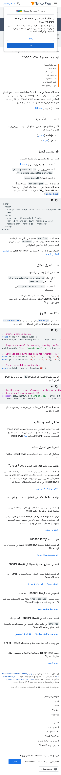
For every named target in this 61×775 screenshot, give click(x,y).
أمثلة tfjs (23, 164)
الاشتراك (15, 761)
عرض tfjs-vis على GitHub (46, 634)
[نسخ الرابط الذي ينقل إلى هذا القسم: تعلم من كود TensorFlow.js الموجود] (16, 593)
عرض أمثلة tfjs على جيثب (48, 609)
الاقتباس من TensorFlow (49, 745)
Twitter (55, 710)
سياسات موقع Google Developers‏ (21, 679)
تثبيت (45, 140)
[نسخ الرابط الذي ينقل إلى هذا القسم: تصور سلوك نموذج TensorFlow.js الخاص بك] (7, 618)
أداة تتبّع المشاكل (53, 727)
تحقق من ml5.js (51, 530)
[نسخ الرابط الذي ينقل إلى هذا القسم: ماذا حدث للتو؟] (37, 313)
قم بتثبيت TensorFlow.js (47, 555)
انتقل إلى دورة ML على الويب (47, 488)
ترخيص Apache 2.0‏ (10, 676)
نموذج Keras (52, 584)
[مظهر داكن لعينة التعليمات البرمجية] (52, 200)
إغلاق (30, 38)
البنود (57, 756)
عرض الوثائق (53, 663)
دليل (25, 435)
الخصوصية (48, 756)
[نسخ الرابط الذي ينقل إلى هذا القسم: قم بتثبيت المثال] (35, 151)
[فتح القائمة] (55, 3)
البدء (30, 45)
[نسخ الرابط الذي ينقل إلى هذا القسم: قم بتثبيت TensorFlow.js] (27, 539)
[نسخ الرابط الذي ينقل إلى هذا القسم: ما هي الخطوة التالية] (31, 422)
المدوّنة (56, 701)
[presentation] (46, 324)
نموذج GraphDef (35, 584)
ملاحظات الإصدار (52, 732)
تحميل (41, 135)
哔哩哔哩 (55, 715)
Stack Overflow (52, 736)
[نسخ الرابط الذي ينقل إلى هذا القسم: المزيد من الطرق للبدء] (29, 447)
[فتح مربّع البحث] (18, 3)
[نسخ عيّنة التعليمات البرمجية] (56, 200)
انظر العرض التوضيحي (23, 634)
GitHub (38, 108)
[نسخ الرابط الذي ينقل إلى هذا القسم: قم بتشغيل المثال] (34, 265)
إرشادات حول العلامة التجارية (48, 741)
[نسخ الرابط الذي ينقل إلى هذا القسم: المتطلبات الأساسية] (32, 119)
